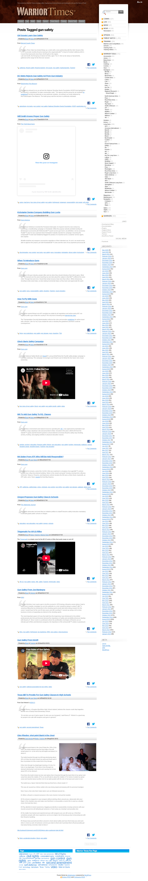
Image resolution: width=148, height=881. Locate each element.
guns (52, 252)
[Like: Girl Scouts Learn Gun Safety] (88, 64)
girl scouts (49, 68)
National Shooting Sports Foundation (59, 106)
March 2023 (106, 304)
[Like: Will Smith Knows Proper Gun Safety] (88, 199)
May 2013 (105, 550)
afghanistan (23, 854)
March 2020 (106, 379)
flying (21, 333)
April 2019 (105, 402)
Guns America (25, 220)
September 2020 (107, 367)
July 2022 (105, 321)
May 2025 (105, 250)
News (32, 39)
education (33, 444)
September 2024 (107, 267)
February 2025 (106, 256)
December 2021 (107, 335)
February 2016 (106, 482)
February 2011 (106, 607)
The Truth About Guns (28, 124)
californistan (33, 487)
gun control (36, 106)
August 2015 (106, 494)
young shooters (60, 291)
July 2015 (105, 496)
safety (41, 291)
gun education (56, 444)
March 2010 (106, 630)
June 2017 (105, 448)
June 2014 (105, 523)
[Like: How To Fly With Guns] (88, 330)
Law (31, 460)
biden (41, 854)
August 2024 (106, 269)
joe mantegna (42, 632)
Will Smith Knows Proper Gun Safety (33, 116)
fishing (49, 444)
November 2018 (107, 413)
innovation (57, 252)
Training (72, 68)
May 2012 (105, 575)
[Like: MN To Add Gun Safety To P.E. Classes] (88, 441)
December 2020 (107, 361)
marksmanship (64, 68)
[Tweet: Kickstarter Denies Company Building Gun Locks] (93, 249)
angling (22, 444)
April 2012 (105, 577)
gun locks (40, 252)
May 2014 (105, 525)
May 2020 (105, 375)
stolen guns (87, 487)
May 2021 (105, 350)
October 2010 (106, 615)
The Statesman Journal (28, 505)
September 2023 (107, 292)
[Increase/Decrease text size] (138, 2)
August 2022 (106, 319)
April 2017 (105, 452)
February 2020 (106, 381)
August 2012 (106, 569)
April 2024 (105, 277)
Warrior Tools (44, 535)
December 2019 (107, 386)
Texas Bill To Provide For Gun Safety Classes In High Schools (44, 695)
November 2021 (107, 338)
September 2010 (107, 617)
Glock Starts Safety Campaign (30, 341)
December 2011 (107, 586)
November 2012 (107, 563)
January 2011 (106, 609)
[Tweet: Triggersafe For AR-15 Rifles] (93, 578)
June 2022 (105, 323)
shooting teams (34, 446)
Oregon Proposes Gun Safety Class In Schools (37, 497)
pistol (24, 862)
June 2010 (105, 623)
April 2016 (105, 477)
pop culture (54, 632)
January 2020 (106, 383)
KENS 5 (32, 702)
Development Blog (108, 224)
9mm (21, 838)
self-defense (30, 864)
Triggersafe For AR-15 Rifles (29, 531)
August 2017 (106, 444)
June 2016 (105, 473)
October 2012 (106, 565)
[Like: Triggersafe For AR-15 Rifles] (88, 578)
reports (37, 477)
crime (39, 487)
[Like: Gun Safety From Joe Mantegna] (88, 628)
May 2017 (105, 450)
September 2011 (107, 592)
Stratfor (60, 865)
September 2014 (107, 517)
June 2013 (105, 548)
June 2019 (105, 398)
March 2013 (106, 555)
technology (80, 252)
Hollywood (55, 202)
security (21, 865)
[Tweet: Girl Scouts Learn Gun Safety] (93, 64)
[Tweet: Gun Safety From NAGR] (93, 683)
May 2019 (105, 400)
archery (27, 444)
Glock (44, 356)
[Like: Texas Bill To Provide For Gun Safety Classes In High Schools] (88, 724)
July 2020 (105, 371)
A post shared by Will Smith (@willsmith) (46, 192)
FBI (20, 858)
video (63, 406)
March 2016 (106, 479)
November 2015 (107, 488)
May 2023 (105, 300)
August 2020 (106, 369)
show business (63, 632)
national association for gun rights (37, 687)
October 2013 (106, 540)
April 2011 (105, 603)
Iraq (47, 860)
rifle (37, 582)
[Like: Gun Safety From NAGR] (88, 683)
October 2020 (106, 365)
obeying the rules (70, 315)
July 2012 (105, 571)
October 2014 (106, 515)
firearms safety (41, 444)
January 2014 (106, 534)
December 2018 (107, 411)
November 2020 (107, 363)
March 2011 (106, 605)
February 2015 (106, 507)
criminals (44, 487)
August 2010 (106, 619)
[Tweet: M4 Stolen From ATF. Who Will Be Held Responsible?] (93, 483)
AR (34, 854)
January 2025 (106, 258)
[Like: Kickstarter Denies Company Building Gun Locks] (88, 249)
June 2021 (105, 348)
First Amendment (28, 858)
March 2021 (106, 354)
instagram (63, 202)
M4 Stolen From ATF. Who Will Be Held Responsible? (40, 457)
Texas (41, 727)
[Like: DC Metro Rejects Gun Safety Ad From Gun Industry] (88, 103)
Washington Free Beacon (29, 83)
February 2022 (106, 331)
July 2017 (105, 446)
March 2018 (106, 429)
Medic (37, 738)
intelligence (35, 860)
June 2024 (105, 273)
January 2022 (106, 333)
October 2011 (106, 590)
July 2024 (105, 271)
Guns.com (24, 268)
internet (42, 860)
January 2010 (106, 634)
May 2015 (105, 500)
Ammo (30, 854)
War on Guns (64, 867)
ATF (21, 487)
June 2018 (105, 423)
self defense (43, 865)
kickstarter (65, 252)
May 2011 (105, 600)
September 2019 (107, 392)
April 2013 (105, 552)
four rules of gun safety (38, 202)
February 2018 (106, 431)
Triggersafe (23, 539)
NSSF (74, 106)
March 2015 (106, 504)
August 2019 (106, 394)
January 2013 (106, 559)
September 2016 (107, 467)
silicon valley (73, 252)
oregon (45, 523)
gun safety (56, 68)
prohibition (36, 862)
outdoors (84, 444)
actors (21, 202)
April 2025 (105, 252)
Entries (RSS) (66, 877)
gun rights (59, 487)
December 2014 (107, 511)
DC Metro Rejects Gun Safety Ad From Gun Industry (40, 76)
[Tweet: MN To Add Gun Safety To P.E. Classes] (93, 441)
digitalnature (72, 875)
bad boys (27, 202)
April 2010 (105, 628)
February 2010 (106, 632)
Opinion (32, 593)
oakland (80, 487)
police (33, 582)
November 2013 (107, 538)
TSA (60, 333)
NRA (22, 597)
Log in (104, 643)
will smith (86, 202)
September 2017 (107, 442)
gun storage (44, 333)
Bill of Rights (60, 854)
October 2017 (106, 440)
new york (68, 860)
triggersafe (52, 582)
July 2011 (105, 596)
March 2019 (106, 404)
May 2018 (105, 425)
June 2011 (105, 598)
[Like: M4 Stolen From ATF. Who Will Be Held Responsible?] (88, 483)
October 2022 (106, 315)
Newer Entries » (91, 844)
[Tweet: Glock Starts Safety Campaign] (93, 402)
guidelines (71, 319)
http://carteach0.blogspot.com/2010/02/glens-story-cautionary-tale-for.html (40, 830)
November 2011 (107, 588)
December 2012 (107, 561)
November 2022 (107, 313)
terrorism (34, 867)
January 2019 (106, 408)
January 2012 (106, 584)
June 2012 (105, 573)
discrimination (24, 252)
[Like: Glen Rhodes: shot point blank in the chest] (88, 835)
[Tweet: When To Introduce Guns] (93, 287)
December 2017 (107, 436)
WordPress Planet (107, 236)
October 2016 (106, 465)
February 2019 (106, 406)
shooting (46, 291)
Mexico (55, 861)
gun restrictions (28, 333)
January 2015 (106, 509)
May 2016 (105, 475)
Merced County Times (28, 43)
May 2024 (105, 275)
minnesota (77, 444)
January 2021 (106, 358)
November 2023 (107, 287)
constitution (59, 856)
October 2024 (106, 265)
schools (50, 523)
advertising (23, 106)
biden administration (49, 854)
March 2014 (106, 530)
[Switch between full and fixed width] (141, 2)
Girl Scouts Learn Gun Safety (30, 35)
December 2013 (107, 536)
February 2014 (106, 532)
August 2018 (106, 419)
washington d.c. (81, 106)
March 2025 (106, 254)
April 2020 (105, 377)
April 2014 (105, 527)
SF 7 (61, 429)
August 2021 (106, 344)
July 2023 (105, 296)
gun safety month (51, 406)
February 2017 (106, 456)
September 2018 (107, 417)
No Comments (91, 68)
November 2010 (107, 613)
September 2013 (107, 542)
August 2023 (106, 294)
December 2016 (107, 461)
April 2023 (105, 302)
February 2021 (106, 356)
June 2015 (105, 498)
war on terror (22, 869)
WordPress (105, 650)
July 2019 (105, 396)
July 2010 (105, 621)
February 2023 (106, 306)
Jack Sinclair (29, 738)
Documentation (106, 226)
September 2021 (107, 342)
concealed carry (47, 856)
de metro (30, 106)
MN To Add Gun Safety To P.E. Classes (34, 414)
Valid (106, 646)
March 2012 (106, 580)
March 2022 (106, 329)
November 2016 (107, 463)
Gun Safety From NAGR (27, 640)
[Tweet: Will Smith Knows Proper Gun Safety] (93, 199)
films (21, 632)
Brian (26, 39)
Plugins (104, 228)
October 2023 (106, 290)
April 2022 (105, 327)
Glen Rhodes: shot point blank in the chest (35, 735)
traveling (55, 333)
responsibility (71, 202)
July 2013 (105, 546)
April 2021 (105, 352)
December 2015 (107, 486)
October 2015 (106, 490)
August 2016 (106, 469)
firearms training (40, 68)
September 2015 (107, 492)
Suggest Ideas (106, 230)
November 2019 (107, 388)
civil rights (32, 856)
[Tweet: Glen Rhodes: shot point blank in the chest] (93, 834)
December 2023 (107, 285)
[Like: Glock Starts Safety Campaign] (88, 403)
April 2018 (105, 427)
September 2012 (107, 567)
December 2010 (107, 611)
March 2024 (106, 279)
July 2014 (105, 521)
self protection (52, 865)
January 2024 (106, 283)
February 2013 (106, 557)
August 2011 (106, 594)
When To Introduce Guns (28, 260)
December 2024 (107, 260)
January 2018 (106, 434)
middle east (62, 860)
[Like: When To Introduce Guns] (88, 287)
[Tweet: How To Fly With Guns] (93, 329)
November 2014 (107, 513)
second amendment (33, 727)
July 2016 (105, 471)
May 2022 (105, 325)
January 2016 (106, 484)
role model (79, 202)
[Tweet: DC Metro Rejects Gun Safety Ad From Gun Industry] (93, 102)
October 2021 (106, 340)
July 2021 (105, 346)
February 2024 (106, 281)
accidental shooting (29, 838)
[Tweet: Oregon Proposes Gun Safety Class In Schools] (93, 520)
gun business (45, 858)
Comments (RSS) (79, 877)
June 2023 (105, 298)
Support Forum (106, 232)
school (90, 444)
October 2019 (106, 390)
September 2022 (107, 317)
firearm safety (30, 68)
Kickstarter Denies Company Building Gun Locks (38, 212)
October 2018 (106, 415)
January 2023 (106, 308)
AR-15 (22, 582)
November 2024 (107, 262)
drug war (67, 856)
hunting (71, 444)
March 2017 (106, 454)
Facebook (105, 241)
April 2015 (105, 502)
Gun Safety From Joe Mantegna (31, 590)
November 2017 (107, 438)
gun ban (37, 858)
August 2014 (106, 519)
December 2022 (107, 310)
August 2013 (106, 544)
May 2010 (105, 625)
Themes (104, 234)
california (22, 68)
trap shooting (50, 446)
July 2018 (105, 421)
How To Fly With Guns (27, 299)
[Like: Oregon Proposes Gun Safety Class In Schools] (88, 520)
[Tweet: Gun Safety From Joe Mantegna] (93, 628)
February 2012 (106, 582)
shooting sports (24, 446)
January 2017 (106, 459)
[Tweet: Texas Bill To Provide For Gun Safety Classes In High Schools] (93, 723)
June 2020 (105, 373)
